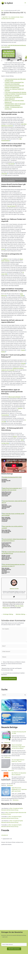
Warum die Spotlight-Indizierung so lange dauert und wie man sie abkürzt (18, 746)
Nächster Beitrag (21, 614)
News (21, 17)
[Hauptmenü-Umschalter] (25, 2)
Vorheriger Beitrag (7, 614)
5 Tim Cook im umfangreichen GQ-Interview (15, 92)
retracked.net (4, 835)
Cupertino (20, 408)
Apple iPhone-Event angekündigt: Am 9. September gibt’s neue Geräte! (19, 789)
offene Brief (4, 173)
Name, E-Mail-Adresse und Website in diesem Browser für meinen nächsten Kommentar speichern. (13, 663)
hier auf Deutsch (12, 206)
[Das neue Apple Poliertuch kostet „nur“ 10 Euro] (6, 763)
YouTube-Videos (5, 443)
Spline (22, 439)
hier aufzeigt (11, 163)
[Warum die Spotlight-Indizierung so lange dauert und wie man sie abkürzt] (6, 748)
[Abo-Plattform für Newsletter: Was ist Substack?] (6, 776)
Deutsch (23, 350)
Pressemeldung (5, 415)
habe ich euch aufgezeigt (14, 396)
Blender (15, 436)
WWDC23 (5, 259)
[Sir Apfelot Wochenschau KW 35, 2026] (6, 735)
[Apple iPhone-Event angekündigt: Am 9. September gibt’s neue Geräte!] (6, 791)
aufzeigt (3, 249)
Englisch (3, 351)
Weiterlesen (7, 742)
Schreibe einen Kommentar (7, 18)
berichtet (23, 363)
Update (22, 295)
